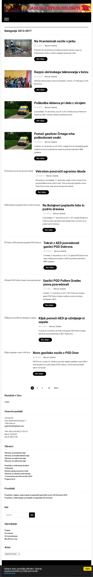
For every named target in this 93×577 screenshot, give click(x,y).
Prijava (7, 530)
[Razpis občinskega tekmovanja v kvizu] (18, 79)
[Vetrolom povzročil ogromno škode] (18, 171)
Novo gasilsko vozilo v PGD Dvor (56, 353)
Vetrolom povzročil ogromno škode (60, 171)
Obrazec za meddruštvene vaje (17, 456)
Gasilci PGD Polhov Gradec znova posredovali (62, 282)
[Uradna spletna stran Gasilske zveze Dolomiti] (47, 8)
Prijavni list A (10, 479)
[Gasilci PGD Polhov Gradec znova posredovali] (22, 280)
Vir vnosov (9, 533)
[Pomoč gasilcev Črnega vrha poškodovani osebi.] (18, 141)
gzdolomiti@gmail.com (14, 426)
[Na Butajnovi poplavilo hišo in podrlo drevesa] (22, 205)
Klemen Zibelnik (51, 46)
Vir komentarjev (11, 536)
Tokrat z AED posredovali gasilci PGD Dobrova (61, 244)
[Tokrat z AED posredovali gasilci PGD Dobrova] (22, 242)
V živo (7, 402)
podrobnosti (9, 573)
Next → (57, 388)
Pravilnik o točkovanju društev (17, 466)
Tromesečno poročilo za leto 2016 (18, 476)
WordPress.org (11, 539)
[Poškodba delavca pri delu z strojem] (18, 110)
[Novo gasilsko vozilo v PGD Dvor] (17, 352)
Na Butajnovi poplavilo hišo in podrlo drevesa (63, 207)
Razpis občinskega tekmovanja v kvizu (61, 72)
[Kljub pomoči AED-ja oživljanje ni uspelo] (20, 318)
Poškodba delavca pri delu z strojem (59, 103)
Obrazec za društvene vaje (15, 453)
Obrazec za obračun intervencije (17, 474)
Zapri (87, 569)
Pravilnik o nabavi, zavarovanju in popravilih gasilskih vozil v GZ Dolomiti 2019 (36, 495)
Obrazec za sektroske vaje (15, 458)
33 (49, 388)
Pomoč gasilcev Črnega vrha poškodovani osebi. (54, 135)
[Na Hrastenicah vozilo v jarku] (18, 48)
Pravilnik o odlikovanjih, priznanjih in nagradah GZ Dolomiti (28, 498)
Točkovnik (9, 468)
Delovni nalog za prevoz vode (16, 471)
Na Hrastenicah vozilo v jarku (54, 41)
